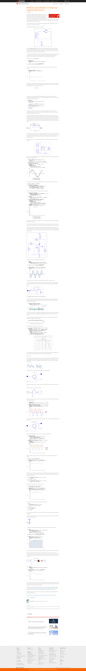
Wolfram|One (18, 649)
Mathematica (18, 650)
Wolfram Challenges (52, 651)
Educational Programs (41, 653)
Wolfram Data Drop (51, 659)
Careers (61, 662)
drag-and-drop (56, 50)
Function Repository (30, 654)
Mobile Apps (18, 658)
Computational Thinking (52, 654)
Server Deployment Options (20, 664)
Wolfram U (39, 649)
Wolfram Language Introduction (42, 655)
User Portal (61, 651)
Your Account (62, 652)
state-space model (32, 301)
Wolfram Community (41, 662)
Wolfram (58, 667)
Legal (61, 667)
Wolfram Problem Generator (53, 650)
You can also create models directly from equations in (45, 589)
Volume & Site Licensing (20, 663)
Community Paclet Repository (31, 655)
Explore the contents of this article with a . (53, 16)
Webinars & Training (41, 652)
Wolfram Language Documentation (40, 651)
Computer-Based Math (52, 653)
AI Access (18, 651)
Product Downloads (62, 650)
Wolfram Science (51, 661)
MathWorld (50, 660)
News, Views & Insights (23, 3)
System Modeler (33, 597)
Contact (61, 663)
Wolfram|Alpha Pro (19, 657)
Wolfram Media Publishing (52, 662)
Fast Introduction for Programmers (41, 657)
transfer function (46, 317)
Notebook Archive (29, 661)
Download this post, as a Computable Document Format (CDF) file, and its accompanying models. (41, 595)
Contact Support (62, 657)
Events (61, 664)
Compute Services (19, 652)
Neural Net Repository (30, 656)
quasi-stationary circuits (50, 588)
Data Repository (29, 653)
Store (60, 649)
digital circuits (43, 588)
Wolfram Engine (19, 660)
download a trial (39, 23)
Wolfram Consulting (30, 649)
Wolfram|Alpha (51, 649)
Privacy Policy (64, 667)
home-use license (36, 24)
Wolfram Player (19, 661)
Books (39, 660)
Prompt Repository (30, 657)
